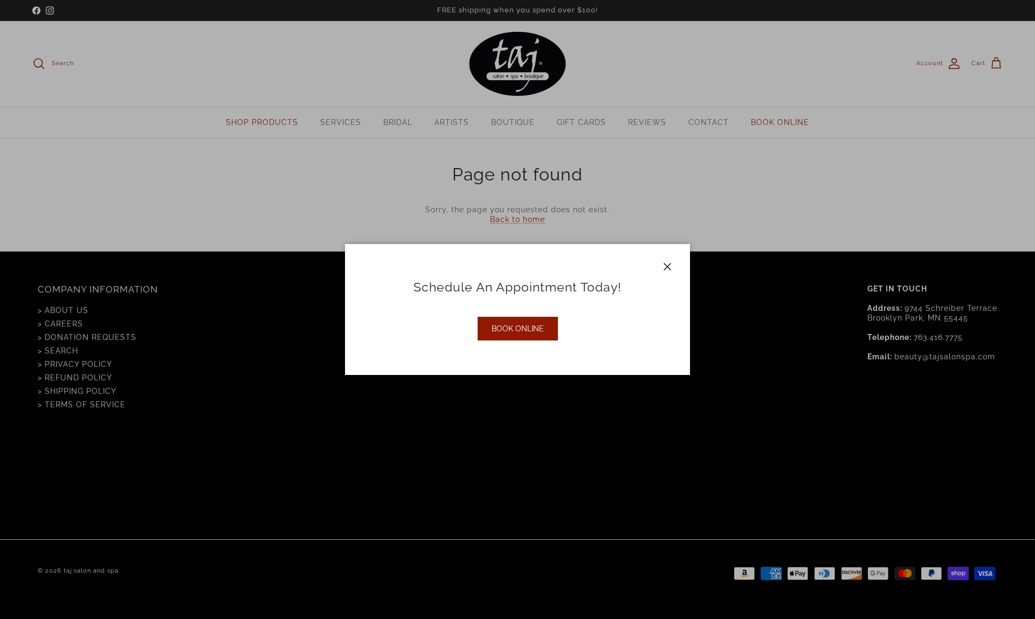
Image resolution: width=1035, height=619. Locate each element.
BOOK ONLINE (518, 328)
